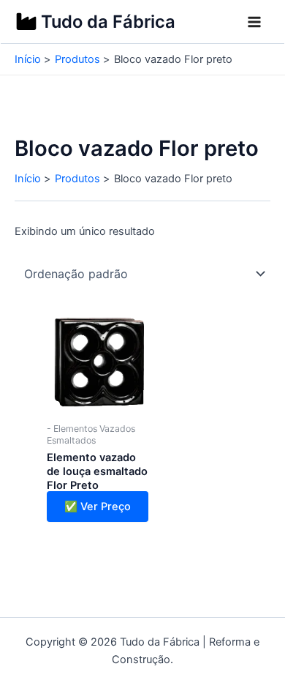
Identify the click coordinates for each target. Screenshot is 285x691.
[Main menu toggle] (254, 22)
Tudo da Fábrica (108, 21)
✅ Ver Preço (97, 506)
